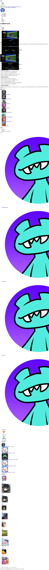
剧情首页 (3, 4)
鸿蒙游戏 (12, 6)
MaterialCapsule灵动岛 (10, 459)
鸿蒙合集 (17, 6)
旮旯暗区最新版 (4, 483)
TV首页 (1, 0)
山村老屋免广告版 (4, 505)
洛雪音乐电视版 (7, 446)
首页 (3, 7)
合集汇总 (20, 6)
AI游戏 (8, 6)
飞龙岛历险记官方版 (8, 121)
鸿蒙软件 (15, 6)
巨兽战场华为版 (8, 103)
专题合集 (3, 3)
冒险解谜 (9, 7)
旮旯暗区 (3, 495)
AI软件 (10, 6)
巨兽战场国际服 (8, 94)
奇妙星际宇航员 (4, 475)
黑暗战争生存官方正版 (9, 112)
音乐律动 (9, 472)
